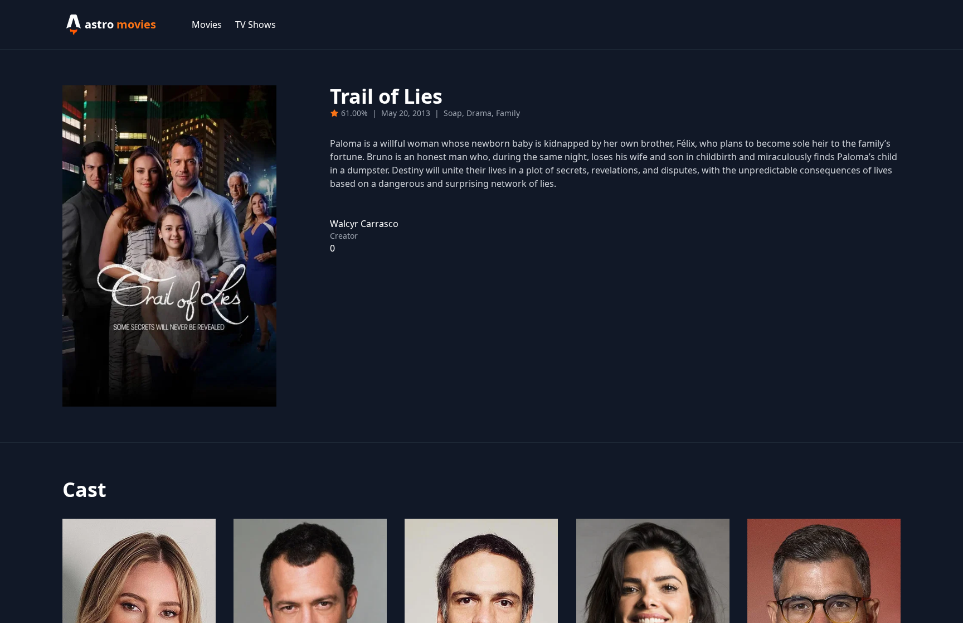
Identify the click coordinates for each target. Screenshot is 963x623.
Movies (207, 24)
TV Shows (255, 24)
